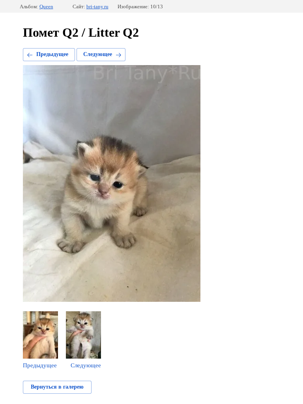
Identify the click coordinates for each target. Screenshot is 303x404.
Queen (46, 6)
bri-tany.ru (97, 6)
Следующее (97, 54)
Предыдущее (52, 54)
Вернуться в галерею (57, 387)
